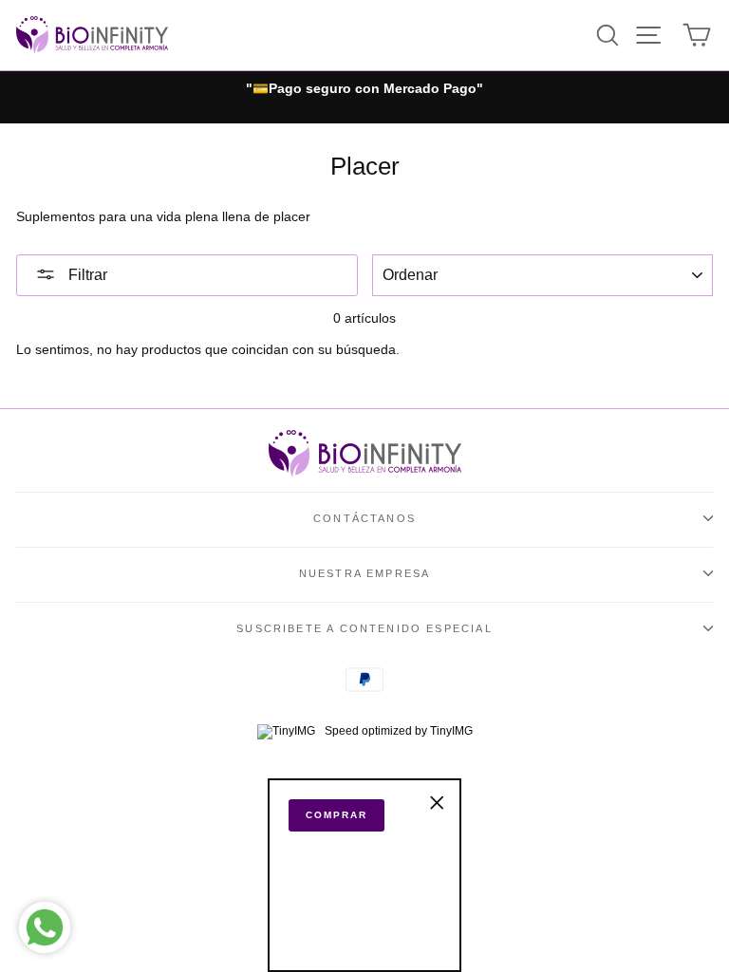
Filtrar (86, 275)
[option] (364, 89)
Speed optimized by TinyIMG (397, 731)
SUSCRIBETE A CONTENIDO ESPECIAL (364, 628)
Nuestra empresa (365, 573)
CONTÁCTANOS (364, 518)
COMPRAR (336, 815)
